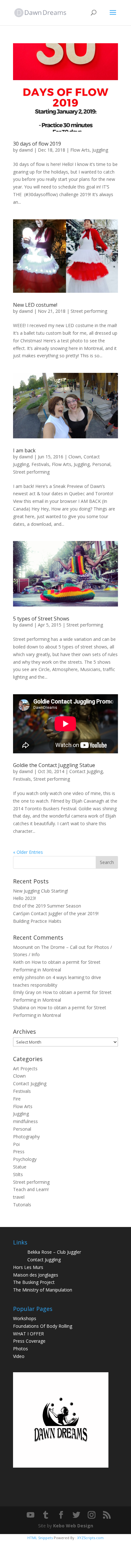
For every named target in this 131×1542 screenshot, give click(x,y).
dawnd (26, 150)
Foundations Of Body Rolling (42, 1326)
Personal (101, 464)
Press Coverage (29, 1341)
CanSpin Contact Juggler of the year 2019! (56, 913)
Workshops (24, 1318)
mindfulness (25, 1121)
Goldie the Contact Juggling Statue (54, 765)
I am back (24, 450)
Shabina (21, 1007)
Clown (74, 457)
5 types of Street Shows (41, 618)
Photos (20, 1349)
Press (18, 1151)
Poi (16, 1144)
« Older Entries (28, 852)
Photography (26, 1137)
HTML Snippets (40, 1537)
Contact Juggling (86, 771)
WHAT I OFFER (28, 1334)
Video (18, 1356)
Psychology (25, 1159)
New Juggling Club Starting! (40, 891)
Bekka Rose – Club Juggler (54, 1252)
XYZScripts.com (90, 1537)
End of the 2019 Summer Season (47, 906)
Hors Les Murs (28, 1267)
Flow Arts (80, 150)
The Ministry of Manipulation (42, 1290)
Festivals (40, 464)
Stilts (18, 1174)
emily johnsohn (29, 977)
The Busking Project (34, 1282)
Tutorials (22, 1205)
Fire (17, 1099)
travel (18, 1197)
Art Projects (25, 1069)
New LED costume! (35, 304)
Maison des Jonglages (35, 1275)
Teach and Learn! (31, 1189)
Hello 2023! (24, 898)
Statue (19, 1167)
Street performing (89, 311)
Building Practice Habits (37, 921)
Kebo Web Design (73, 1526)
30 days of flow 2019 (37, 143)
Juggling (100, 150)
